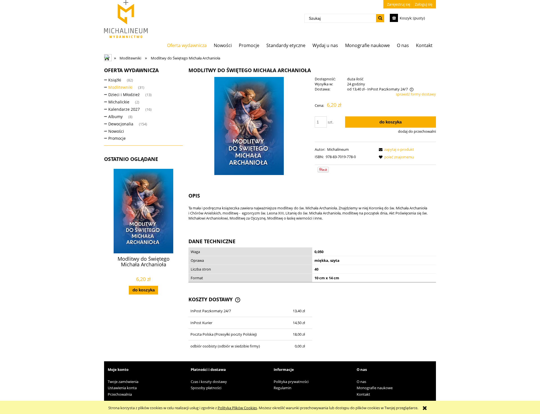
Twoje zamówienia (123, 381)
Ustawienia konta (122, 387)
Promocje (117, 138)
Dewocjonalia (120, 124)
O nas (361, 381)
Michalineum (338, 149)
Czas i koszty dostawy (209, 381)
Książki (114, 80)
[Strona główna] (126, 19)
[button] (395, 149)
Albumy (115, 116)
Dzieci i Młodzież (124, 94)
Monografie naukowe (375, 387)
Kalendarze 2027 (124, 109)
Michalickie (118, 102)
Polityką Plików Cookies (237, 407)
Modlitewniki (120, 87)
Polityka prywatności (291, 381)
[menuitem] (187, 45)
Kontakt (363, 394)
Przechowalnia (120, 394)
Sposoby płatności (206, 387)
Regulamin (282, 387)
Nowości (116, 131)
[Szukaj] (380, 18)
